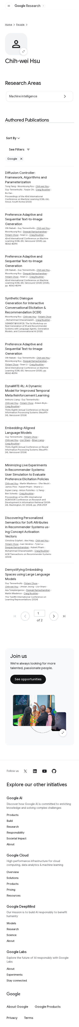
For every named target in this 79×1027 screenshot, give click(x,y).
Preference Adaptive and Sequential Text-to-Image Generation (23, 219)
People (20, 24)
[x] (25, 771)
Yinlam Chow (11, 235)
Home (8, 24)
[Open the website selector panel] (43, 5)
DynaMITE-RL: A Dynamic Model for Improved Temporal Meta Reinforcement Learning (27, 390)
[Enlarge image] (23, 51)
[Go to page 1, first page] (14, 616)
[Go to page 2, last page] (64, 616)
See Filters (16, 149)
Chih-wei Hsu (42, 186)
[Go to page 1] (25, 616)
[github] (54, 771)
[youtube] (44, 771)
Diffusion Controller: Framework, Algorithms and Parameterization (26, 177)
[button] (13, 138)
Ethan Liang (38, 440)
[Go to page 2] (53, 616)
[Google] (13, 994)
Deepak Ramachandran (35, 232)
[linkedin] (34, 771)
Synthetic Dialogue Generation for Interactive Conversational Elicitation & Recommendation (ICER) (25, 305)
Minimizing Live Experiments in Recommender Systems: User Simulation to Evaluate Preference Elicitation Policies (27, 472)
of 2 (39, 620)
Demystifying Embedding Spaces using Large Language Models (27, 574)
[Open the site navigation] (8, 6)
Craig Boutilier (43, 190)
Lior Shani (25, 440)
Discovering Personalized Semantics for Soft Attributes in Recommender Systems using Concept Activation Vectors (27, 527)
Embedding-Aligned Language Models (20, 430)
